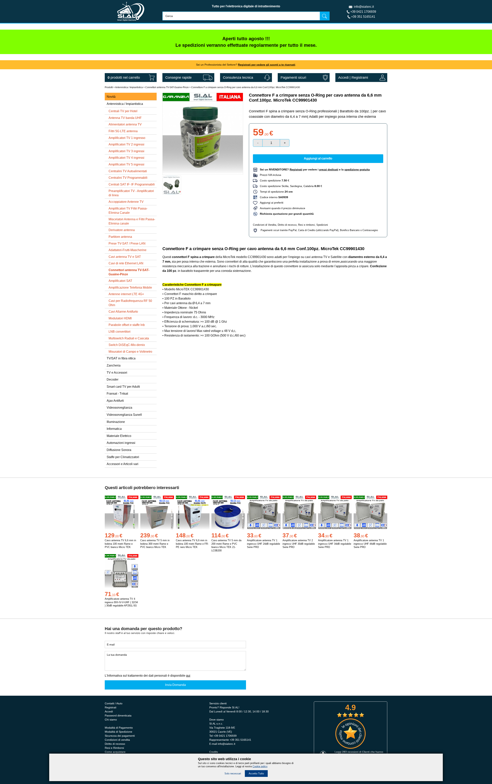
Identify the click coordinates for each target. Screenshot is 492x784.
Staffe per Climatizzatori (123, 457)
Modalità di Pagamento (119, 727)
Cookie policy (260, 766)
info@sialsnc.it (364, 6)
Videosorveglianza (119, 407)
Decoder (112, 379)
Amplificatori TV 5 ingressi (126, 164)
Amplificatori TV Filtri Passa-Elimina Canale (128, 210)
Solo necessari (232, 773)
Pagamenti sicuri (293, 77)
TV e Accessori (117, 372)
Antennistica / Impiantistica (129, 87)
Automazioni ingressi (121, 442)
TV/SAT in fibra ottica (121, 358)
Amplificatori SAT (120, 280)
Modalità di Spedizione (118, 731)
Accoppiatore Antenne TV (126, 201)
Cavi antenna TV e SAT (125, 256)
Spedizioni (322, 224)
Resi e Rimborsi (114, 747)
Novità (111, 96)
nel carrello (124, 77)
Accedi (343, 77)
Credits (213, 751)
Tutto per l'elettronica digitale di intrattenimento (246, 6)
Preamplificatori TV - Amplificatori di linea (131, 193)
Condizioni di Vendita (264, 224)
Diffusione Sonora (119, 450)
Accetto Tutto (256, 773)
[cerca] (324, 16)
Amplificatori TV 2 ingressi (126, 144)
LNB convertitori (119, 331)
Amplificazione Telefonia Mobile (130, 287)
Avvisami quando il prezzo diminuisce (281, 208)
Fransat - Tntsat (117, 393)
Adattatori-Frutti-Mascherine (127, 250)
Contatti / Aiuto (113, 703)
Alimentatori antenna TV (125, 124)
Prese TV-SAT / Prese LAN (127, 243)
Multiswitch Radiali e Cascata (129, 338)
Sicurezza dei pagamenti (120, 735)
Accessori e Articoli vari (122, 464)
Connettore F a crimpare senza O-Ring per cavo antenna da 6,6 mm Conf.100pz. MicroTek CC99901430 (245, 87)
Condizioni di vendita (117, 739)
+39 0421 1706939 (363, 11)
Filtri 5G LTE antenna (123, 131)
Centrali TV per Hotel (123, 111)
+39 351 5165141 (363, 16)
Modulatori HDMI (120, 318)
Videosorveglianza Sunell (124, 414)
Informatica (114, 428)
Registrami (360, 77)
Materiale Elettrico (119, 436)
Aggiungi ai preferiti (270, 202)
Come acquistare (115, 751)
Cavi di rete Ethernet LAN (126, 263)
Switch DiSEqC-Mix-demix (127, 344)
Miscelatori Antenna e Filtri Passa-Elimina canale (132, 221)
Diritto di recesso (287, 224)
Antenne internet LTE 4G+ (126, 294)
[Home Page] (130, 21)
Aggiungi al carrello (318, 158)
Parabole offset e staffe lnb (127, 324)
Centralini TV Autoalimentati (128, 171)
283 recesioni (350, 751)
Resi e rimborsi (306, 224)
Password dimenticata (118, 715)
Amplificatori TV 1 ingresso (127, 137)
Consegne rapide (178, 77)
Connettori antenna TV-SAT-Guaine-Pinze (167, 87)
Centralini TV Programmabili (128, 177)
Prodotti (109, 87)
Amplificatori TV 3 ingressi (126, 151)
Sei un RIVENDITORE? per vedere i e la (315, 169)
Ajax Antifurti (115, 400)
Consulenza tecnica (238, 77)
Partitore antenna (120, 236)
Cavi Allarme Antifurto (123, 311)
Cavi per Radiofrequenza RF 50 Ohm (130, 303)
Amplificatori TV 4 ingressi (126, 157)
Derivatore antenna (122, 230)
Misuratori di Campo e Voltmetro (130, 351)
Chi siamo (111, 719)
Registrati (110, 707)
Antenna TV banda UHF (125, 117)
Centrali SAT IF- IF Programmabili (132, 184)
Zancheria (114, 365)
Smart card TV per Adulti (123, 386)
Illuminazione (116, 421)
